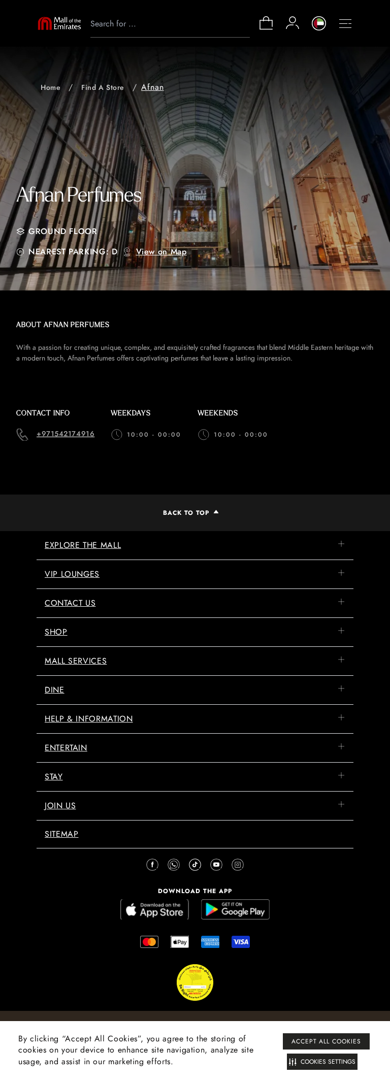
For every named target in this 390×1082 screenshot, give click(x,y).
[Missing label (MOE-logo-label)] (59, 23)
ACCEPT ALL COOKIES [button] (326, 1041)
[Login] (292, 23)
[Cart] (266, 29)
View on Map (161, 251)
